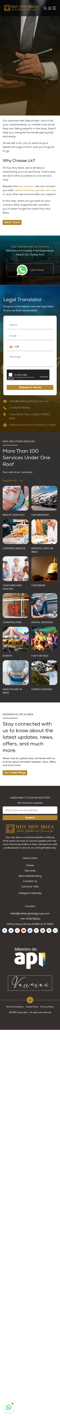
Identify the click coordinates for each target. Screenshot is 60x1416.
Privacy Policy (47, 1007)
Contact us (30, 881)
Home (30, 865)
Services (30, 870)
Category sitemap (30, 893)
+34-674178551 (30, 918)
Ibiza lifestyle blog (30, 876)
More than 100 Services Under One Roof (26, 458)
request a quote (30, 387)
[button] (10, 347)
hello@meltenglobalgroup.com (30, 913)
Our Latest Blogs (15, 772)
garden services (46, 190)
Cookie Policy (32, 1007)
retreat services (24, 190)
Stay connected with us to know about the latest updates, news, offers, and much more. (28, 737)
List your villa (30, 886)
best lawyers (26, 186)
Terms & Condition (15, 1007)
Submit (30, 817)
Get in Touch (12, 222)
